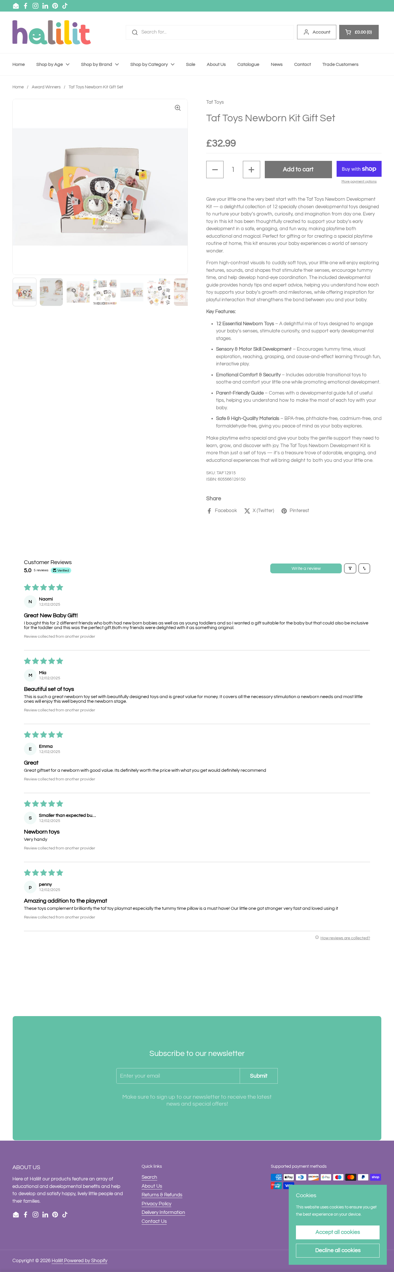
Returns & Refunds (162, 1194)
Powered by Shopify (85, 1260)
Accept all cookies (338, 1232)
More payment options (359, 181)
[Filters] (350, 568)
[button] (215, 169)
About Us (152, 1186)
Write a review (306, 568)
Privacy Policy (156, 1203)
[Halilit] (51, 32)
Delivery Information (163, 1212)
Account (321, 32)
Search (149, 1177)
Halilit (57, 1260)
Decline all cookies (338, 1250)
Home (18, 87)
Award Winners (46, 87)
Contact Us (154, 1221)
